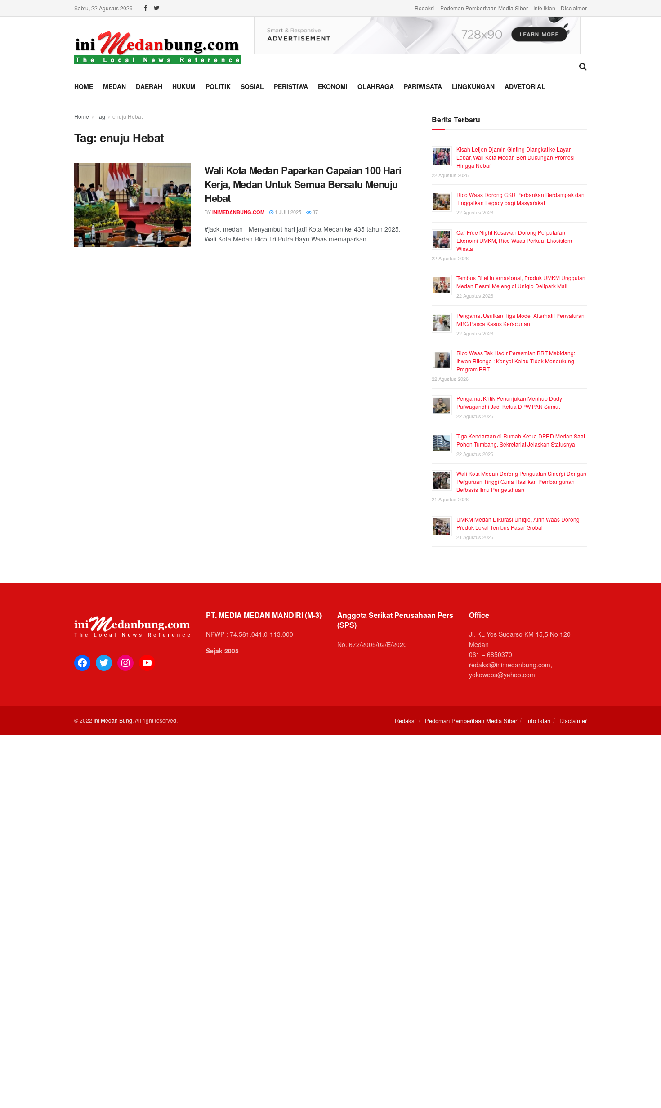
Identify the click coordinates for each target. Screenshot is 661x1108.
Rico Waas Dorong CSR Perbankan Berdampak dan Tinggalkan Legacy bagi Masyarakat (520, 198)
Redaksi (425, 8)
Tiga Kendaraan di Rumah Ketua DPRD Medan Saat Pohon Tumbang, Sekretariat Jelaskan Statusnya (520, 440)
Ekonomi (333, 86)
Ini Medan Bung (113, 720)
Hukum (184, 86)
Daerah (149, 86)
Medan (114, 86)
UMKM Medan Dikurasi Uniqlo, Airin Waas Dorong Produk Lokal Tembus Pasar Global (518, 523)
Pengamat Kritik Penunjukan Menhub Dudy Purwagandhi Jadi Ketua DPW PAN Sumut (509, 402)
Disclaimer (574, 8)
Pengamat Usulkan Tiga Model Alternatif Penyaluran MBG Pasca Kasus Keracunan (520, 319)
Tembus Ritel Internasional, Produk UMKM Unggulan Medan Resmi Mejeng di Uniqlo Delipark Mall (520, 282)
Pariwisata (423, 86)
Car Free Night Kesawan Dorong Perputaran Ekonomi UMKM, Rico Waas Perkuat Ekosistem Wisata (514, 240)
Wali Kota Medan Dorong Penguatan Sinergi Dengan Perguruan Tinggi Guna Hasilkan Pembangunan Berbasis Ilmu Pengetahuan (521, 481)
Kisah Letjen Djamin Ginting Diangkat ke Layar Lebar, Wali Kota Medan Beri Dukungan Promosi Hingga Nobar (515, 157)
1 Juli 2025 (287, 211)
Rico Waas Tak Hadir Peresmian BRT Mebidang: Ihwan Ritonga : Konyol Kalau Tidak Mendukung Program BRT (515, 361)
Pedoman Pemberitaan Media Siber (484, 8)
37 (314, 211)
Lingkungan (473, 86)
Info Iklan (544, 8)
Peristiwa (291, 86)
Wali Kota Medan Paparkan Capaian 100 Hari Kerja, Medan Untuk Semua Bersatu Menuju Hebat (303, 184)
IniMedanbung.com (238, 212)
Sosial (252, 86)
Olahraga (375, 86)
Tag (100, 116)
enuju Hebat (127, 116)
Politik (218, 86)
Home (83, 86)
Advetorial (525, 86)
